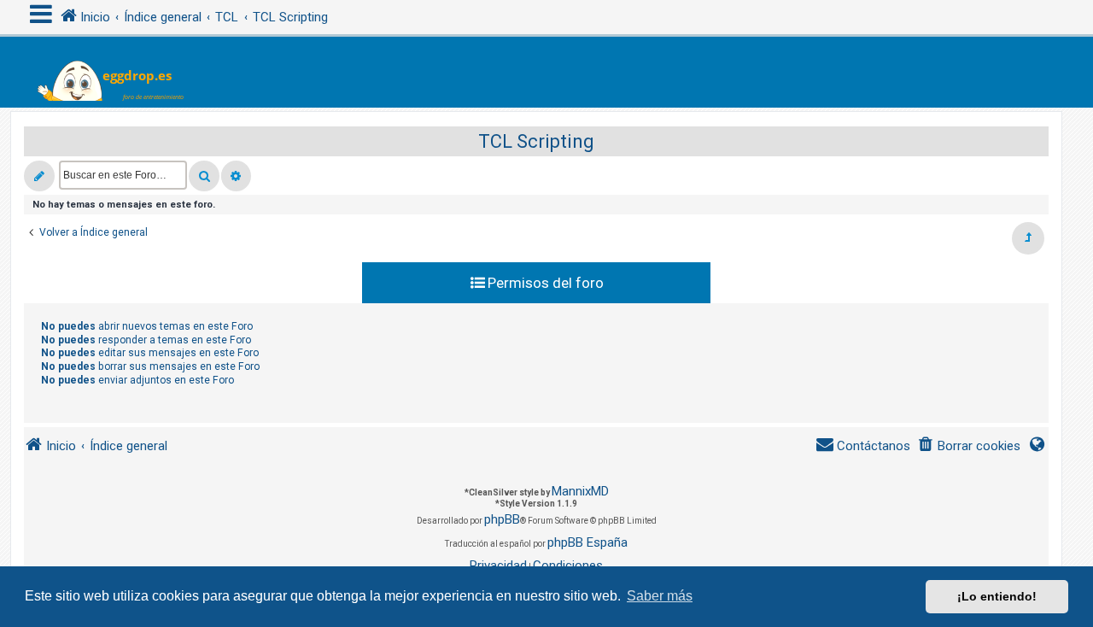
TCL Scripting (536, 141)
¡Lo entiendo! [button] (997, 596)
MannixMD (580, 491)
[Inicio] (121, 72)
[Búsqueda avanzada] (236, 176)
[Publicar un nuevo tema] (39, 176)
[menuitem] (968, 446)
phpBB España (587, 542)
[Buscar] (204, 176)
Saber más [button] (660, 596)
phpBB (502, 519)
